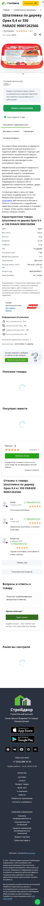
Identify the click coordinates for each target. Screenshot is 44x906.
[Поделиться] (40, 34)
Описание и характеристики (15, 124)
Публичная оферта (22, 840)
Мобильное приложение (22, 798)
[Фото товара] (22, 58)
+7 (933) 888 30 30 (22, 761)
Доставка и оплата (11, 131)
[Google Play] (21, 740)
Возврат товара (22, 784)
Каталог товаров (29, 3)
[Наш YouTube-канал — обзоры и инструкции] (21, 749)
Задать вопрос (22, 617)
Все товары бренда (10, 309)
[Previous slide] (3, 58)
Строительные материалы (25, 10)
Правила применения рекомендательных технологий (22, 830)
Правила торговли (22, 837)
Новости (22, 795)
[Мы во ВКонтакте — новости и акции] (14, 749)
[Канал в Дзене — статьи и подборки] (28, 749)
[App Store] (21, 730)
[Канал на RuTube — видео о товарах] (35, 749)
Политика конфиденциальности (22, 817)
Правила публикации (32, 470)
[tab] (18, 73)
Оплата (22, 780)
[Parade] (30, 306)
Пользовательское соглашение (22, 823)
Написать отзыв (22, 456)
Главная (6, 10)
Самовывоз (29, 131)
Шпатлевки (7, 200)
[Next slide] (40, 58)
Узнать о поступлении (22, 108)
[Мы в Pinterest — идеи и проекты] (8, 749)
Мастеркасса (30, 853)
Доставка (22, 777)
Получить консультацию (16, 360)
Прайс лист (22, 787)
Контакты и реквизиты (22, 802)
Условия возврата (11, 138)
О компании (22, 791)
